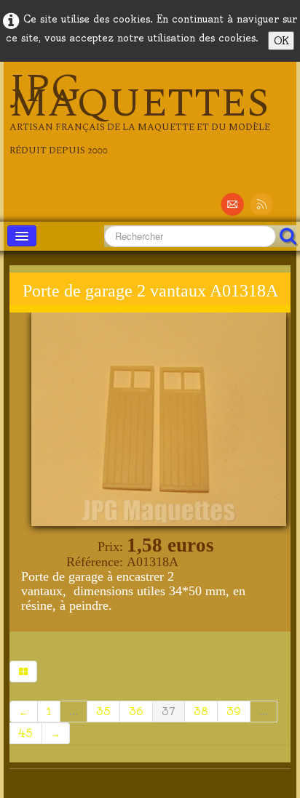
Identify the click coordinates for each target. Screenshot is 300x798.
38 (201, 711)
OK (281, 41)
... (73, 711)
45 (25, 733)
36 (136, 711)
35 (103, 711)
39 (233, 711)
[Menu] (21, 235)
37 (168, 711)
